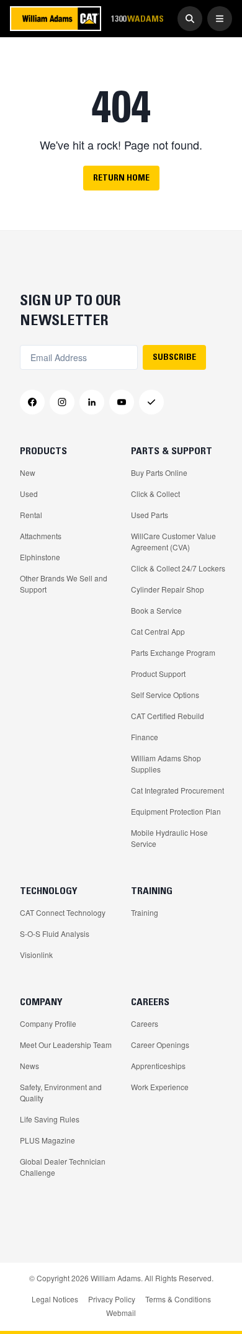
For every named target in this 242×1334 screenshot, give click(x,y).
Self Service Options (165, 694)
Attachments (40, 535)
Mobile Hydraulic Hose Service (169, 838)
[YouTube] (121, 402)
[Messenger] (151, 402)
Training (144, 912)
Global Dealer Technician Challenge (62, 1167)
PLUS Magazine (47, 1140)
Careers (144, 1023)
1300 (137, 18)
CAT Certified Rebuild (167, 715)
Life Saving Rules (49, 1119)
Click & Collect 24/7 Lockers (178, 568)
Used (29, 493)
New (27, 472)
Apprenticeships (158, 1065)
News (29, 1065)
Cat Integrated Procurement (177, 790)
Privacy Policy (111, 1299)
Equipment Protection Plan (176, 811)
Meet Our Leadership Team (66, 1044)
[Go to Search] (189, 18)
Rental (31, 514)
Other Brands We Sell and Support (63, 583)
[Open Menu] (219, 18)
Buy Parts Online (159, 472)
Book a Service (156, 610)
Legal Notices (55, 1299)
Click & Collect (155, 493)
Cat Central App (158, 631)
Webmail (121, 1312)
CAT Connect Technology (62, 912)
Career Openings (160, 1044)
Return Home (121, 177)
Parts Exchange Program (173, 652)
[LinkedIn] (91, 402)
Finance (144, 737)
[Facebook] (32, 402)
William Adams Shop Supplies (166, 763)
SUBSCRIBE (174, 356)
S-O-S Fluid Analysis (54, 933)
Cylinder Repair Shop (167, 589)
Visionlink (36, 954)
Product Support (158, 673)
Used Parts (149, 514)
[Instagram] (62, 402)
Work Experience (160, 1086)
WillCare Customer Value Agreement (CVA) (173, 541)
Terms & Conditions (178, 1299)
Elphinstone (40, 557)
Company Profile (48, 1023)
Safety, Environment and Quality (61, 1092)
